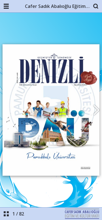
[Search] (96, 6)
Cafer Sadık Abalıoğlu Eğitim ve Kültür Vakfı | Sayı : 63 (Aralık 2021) (57, 6)
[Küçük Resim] (6, 214)
